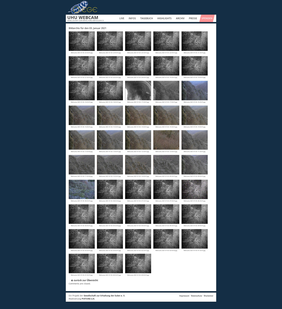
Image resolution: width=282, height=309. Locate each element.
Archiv (180, 18)
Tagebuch (146, 18)
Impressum (184, 295)
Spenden (207, 18)
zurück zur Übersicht (85, 280)
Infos (132, 18)
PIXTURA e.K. (88, 298)
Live (121, 18)
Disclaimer (208, 295)
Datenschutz (196, 295)
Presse (193, 18)
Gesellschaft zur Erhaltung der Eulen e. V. (104, 295)
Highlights (164, 18)
